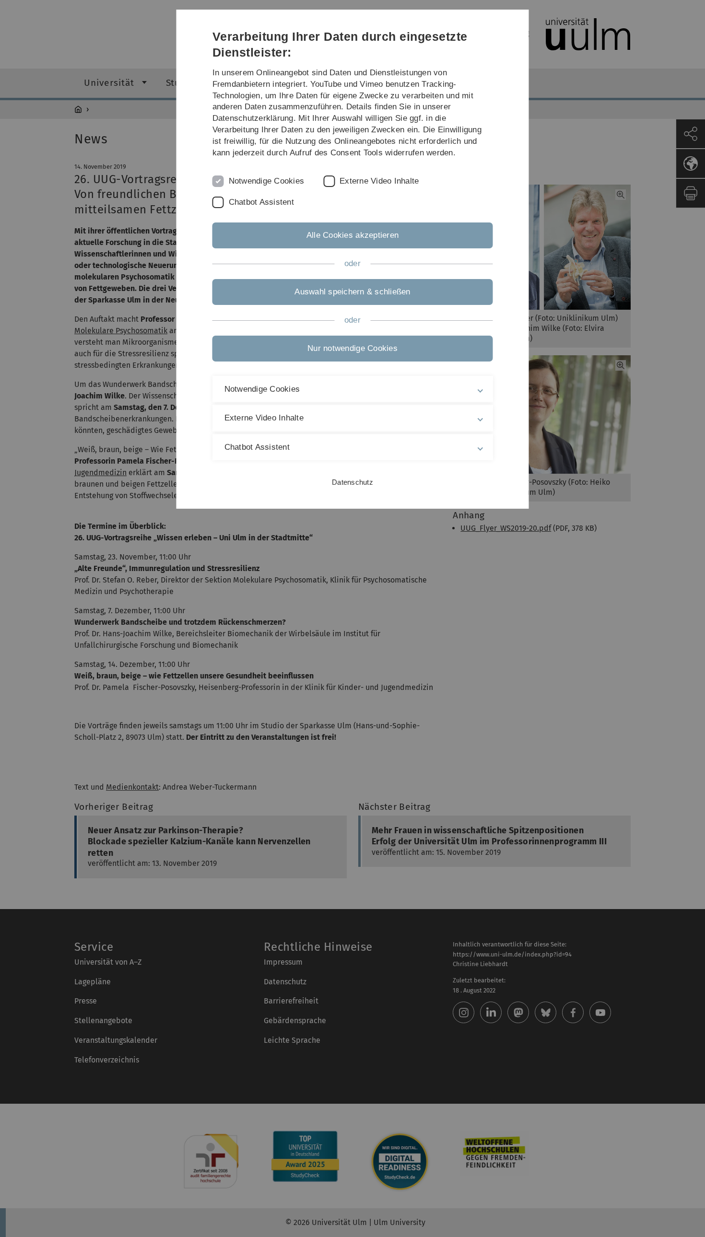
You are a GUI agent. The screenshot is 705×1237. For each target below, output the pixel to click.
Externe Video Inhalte (379, 181)
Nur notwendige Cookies (352, 348)
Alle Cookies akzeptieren (352, 235)
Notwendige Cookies (267, 181)
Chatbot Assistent (261, 202)
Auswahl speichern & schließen (352, 291)
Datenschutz (352, 482)
